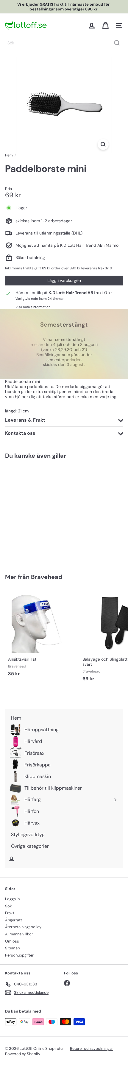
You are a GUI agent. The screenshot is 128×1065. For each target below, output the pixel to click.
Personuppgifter (19, 955)
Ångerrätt (13, 920)
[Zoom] (103, 144)
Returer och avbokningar (91, 1048)
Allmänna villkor (19, 934)
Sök (8, 906)
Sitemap (12, 948)
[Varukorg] (105, 25)
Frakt (9, 912)
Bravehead (46, 577)
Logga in (12, 898)
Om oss (12, 941)
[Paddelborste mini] (42, 513)
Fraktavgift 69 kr (36, 268)
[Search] (117, 43)
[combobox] (64, 43)
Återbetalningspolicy (23, 926)
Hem (9, 155)
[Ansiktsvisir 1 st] (42, 634)
